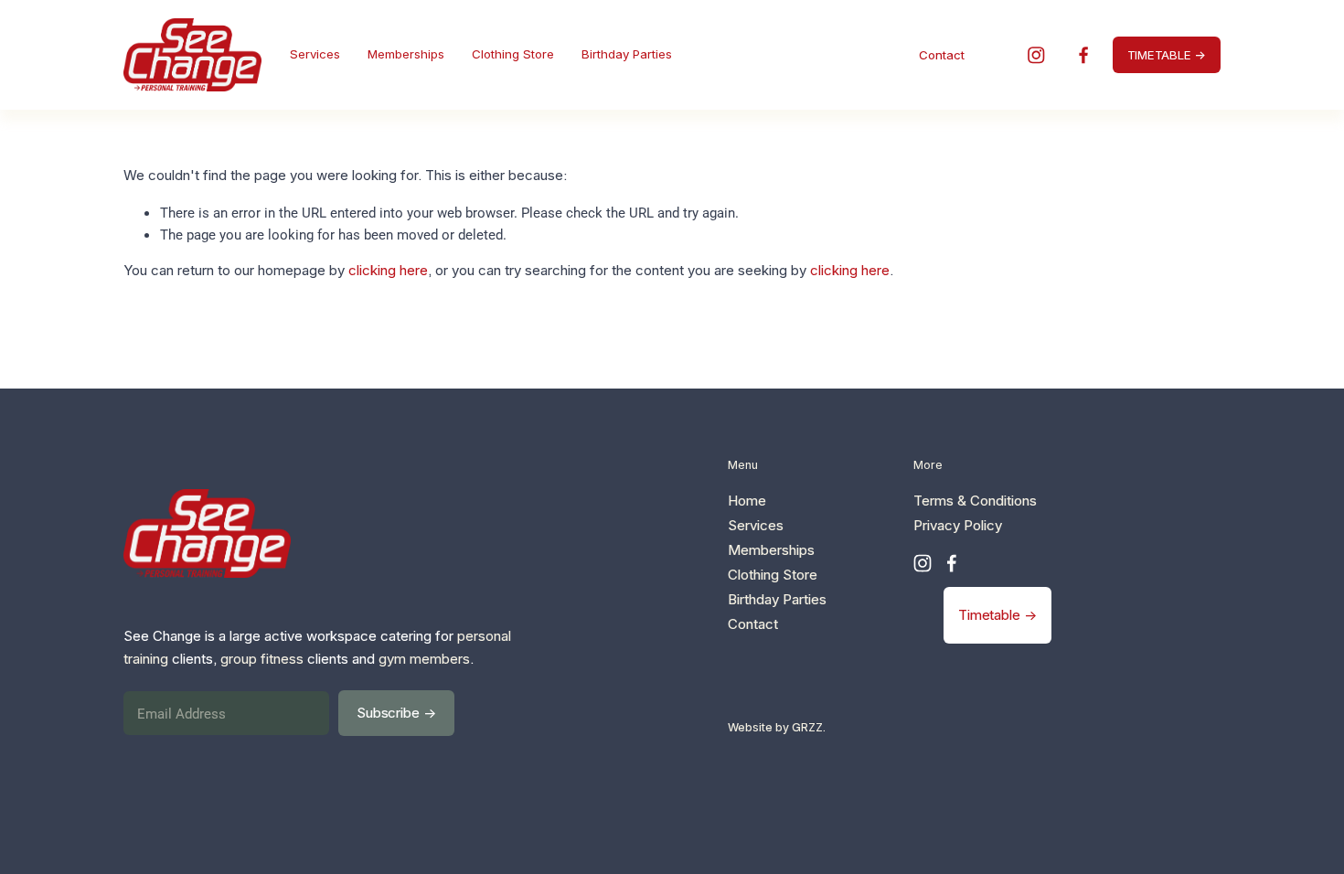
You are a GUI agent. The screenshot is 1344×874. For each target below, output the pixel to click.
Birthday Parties (626, 54)
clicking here (388, 270)
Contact (942, 55)
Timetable (989, 615)
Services (315, 54)
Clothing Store (513, 54)
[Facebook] (1083, 55)
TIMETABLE (1159, 55)
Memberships (406, 54)
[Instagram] (1036, 55)
